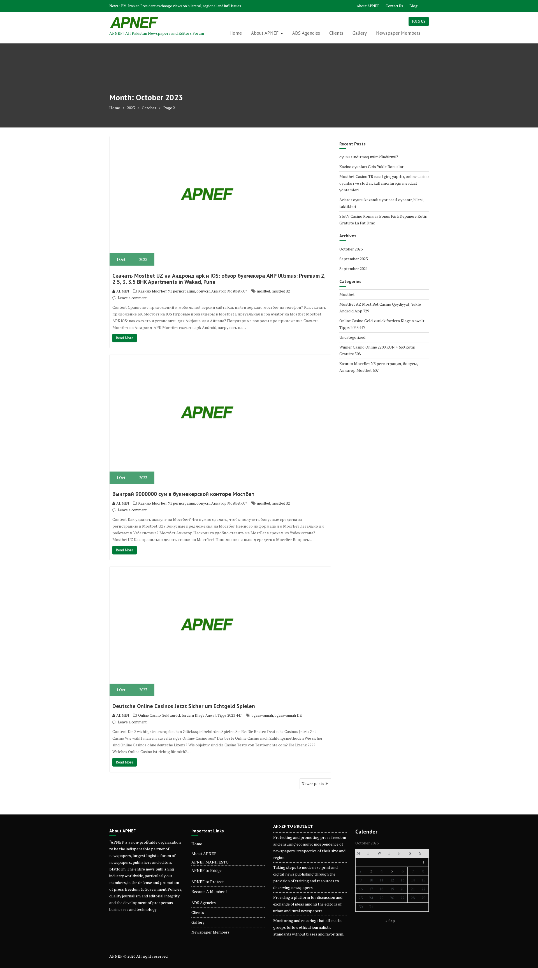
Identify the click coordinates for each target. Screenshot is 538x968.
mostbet (263, 291)
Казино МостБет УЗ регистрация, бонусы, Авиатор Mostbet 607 (192, 291)
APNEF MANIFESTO (210, 862)
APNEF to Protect (207, 881)
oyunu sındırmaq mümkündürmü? (368, 156)
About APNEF (368, 5)
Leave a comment (132, 297)
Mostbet (347, 294)
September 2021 (353, 268)
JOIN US (418, 21)
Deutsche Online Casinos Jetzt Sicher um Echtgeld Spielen (183, 706)
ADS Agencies (306, 33)
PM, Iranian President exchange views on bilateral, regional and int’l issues (181, 5)
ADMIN (122, 291)
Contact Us (394, 5)
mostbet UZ (281, 291)
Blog (413, 5)
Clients (336, 33)
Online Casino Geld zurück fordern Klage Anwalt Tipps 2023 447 (190, 715)
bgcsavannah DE (288, 715)
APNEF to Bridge (206, 870)
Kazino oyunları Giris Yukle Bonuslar (371, 166)
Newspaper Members (398, 33)
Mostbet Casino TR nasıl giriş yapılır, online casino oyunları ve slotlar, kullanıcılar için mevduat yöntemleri (384, 183)
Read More (124, 337)
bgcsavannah (262, 715)
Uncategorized (352, 337)
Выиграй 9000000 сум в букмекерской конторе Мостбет (183, 494)
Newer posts (313, 783)
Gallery (360, 33)
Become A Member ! (209, 891)
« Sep (390, 920)
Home (235, 33)
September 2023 (353, 258)
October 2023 (351, 249)
